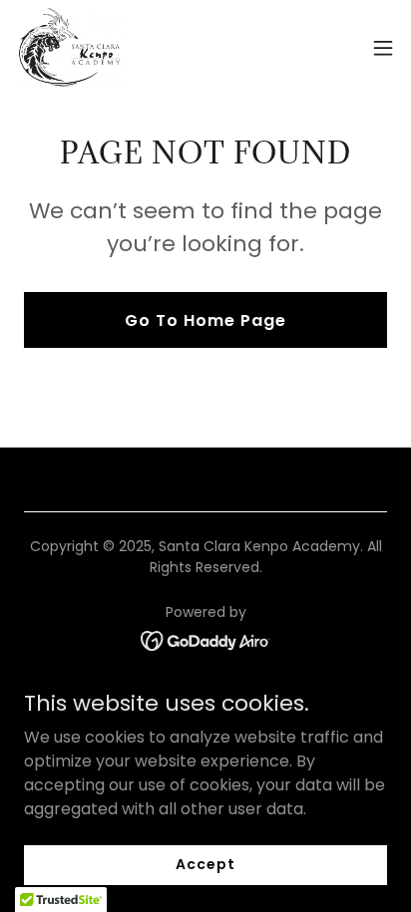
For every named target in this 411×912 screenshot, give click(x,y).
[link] (70, 48)
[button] (383, 48)
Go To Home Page (205, 320)
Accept (205, 864)
